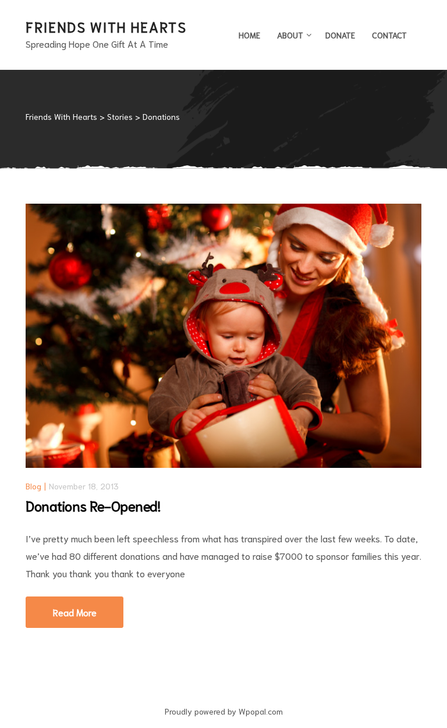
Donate (340, 35)
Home (249, 35)
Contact (389, 35)
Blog (33, 486)
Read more (88, 607)
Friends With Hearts (106, 26)
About (290, 35)
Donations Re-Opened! (93, 505)
